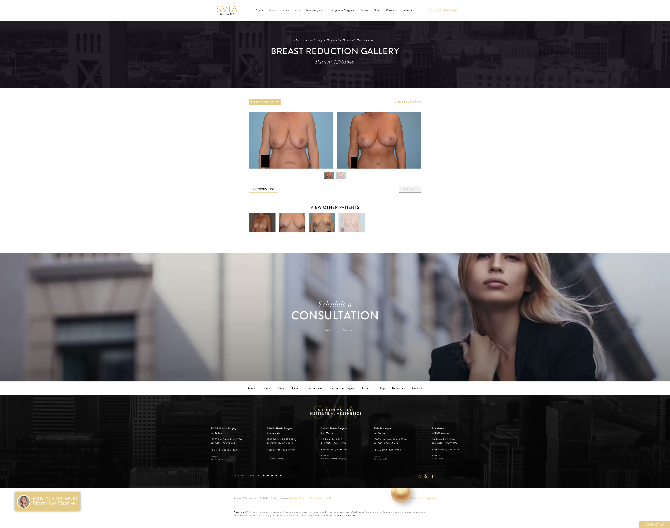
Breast (333, 40)
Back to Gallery (409, 101)
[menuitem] (259, 10)
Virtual (348, 330)
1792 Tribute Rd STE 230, (281, 439)
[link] (443, 10)
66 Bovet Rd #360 (334, 441)
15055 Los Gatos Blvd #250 (226, 441)
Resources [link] (392, 10)
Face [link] (298, 10)
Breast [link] (273, 10)
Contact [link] (409, 10)
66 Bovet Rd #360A (444, 441)
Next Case (410, 189)
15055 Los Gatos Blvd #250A (390, 441)
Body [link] (286, 10)
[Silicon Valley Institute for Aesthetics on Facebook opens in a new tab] (433, 476)
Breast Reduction (359, 40)
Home (299, 40)
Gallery (315, 40)
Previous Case (263, 189)
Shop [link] (377, 10)
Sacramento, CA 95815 (280, 443)
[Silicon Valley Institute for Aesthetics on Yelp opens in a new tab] (426, 476)
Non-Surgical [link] (314, 10)
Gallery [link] (364, 10)
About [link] (259, 10)
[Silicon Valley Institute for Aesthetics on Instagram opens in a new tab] (419, 476)
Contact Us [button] (654, 525)
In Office (323, 330)
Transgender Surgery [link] (341, 10)
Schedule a (335, 311)
